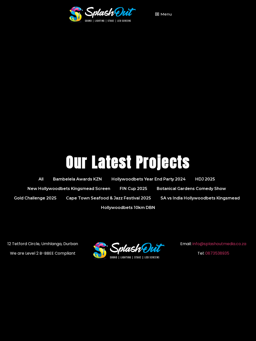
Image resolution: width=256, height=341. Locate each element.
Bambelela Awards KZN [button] (77, 179)
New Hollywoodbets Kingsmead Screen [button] (69, 188)
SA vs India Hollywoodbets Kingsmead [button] (200, 198)
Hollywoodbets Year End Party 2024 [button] (149, 179)
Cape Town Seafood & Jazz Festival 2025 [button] (108, 198)
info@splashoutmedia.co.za (219, 244)
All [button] (41, 179)
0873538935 (217, 253)
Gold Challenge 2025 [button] (35, 198)
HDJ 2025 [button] (205, 179)
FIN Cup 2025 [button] (133, 188)
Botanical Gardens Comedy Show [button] (191, 188)
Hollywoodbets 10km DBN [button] (128, 207)
